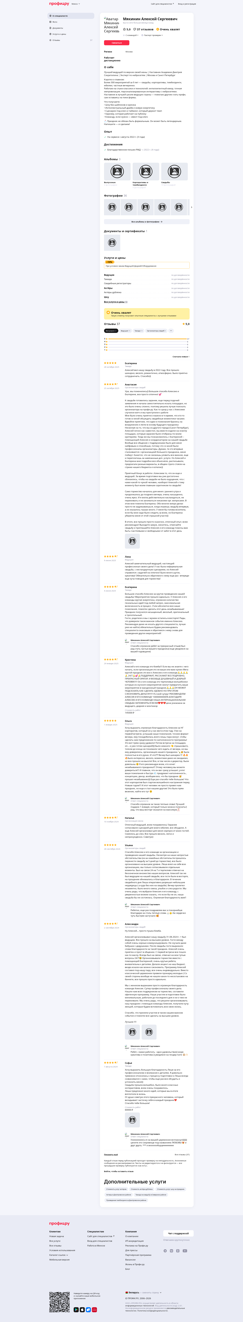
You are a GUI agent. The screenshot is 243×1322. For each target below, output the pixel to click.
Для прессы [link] (131, 1250)
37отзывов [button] (145, 29)
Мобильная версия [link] (59, 1259)
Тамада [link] (108, 279)
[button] (70, 16)
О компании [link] (131, 1236)
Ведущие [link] (109, 274)
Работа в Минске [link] (96, 1245)
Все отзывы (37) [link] (182, 1154)
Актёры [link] (108, 288)
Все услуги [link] (54, 1240)
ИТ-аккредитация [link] (134, 1240)
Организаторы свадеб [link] (135, 387)
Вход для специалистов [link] (99, 1240)
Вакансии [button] (130, 1259)
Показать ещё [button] (111, 1154)
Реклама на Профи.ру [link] (136, 1245)
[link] (116, 42)
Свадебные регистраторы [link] (117, 283)
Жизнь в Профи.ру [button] (135, 1264)
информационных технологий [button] (139, 1305)
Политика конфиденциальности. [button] (152, 1310)
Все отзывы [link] (55, 1245)
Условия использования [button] (62, 1250)
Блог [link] (127, 1269)
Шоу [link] (106, 297)
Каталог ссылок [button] (57, 1254)
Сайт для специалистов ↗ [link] (101, 1236)
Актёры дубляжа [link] (112, 292)
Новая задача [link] (56, 1236)
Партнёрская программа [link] (138, 1254)
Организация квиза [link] (134, 821)
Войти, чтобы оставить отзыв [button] (118, 1171)
